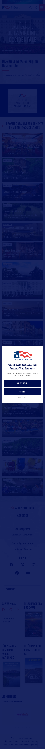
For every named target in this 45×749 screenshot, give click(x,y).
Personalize (22, 397)
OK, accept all (22, 383)
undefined (22, 391)
